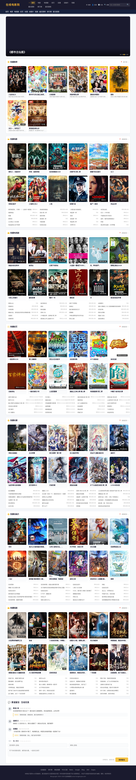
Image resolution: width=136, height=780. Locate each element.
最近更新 (31, 7)
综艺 (53, 3)
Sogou (93, 770)
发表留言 (122, 760)
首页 (33, 3)
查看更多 (124, 139)
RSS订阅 (64, 770)
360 (88, 770)
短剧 (73, 3)
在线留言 (43, 770)
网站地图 (57, 770)
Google (77, 770)
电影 (39, 3)
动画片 (66, 3)
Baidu (71, 770)
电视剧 (46, 3)
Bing (83, 770)
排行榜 (40, 7)
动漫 (59, 3)
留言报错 (48, 7)
